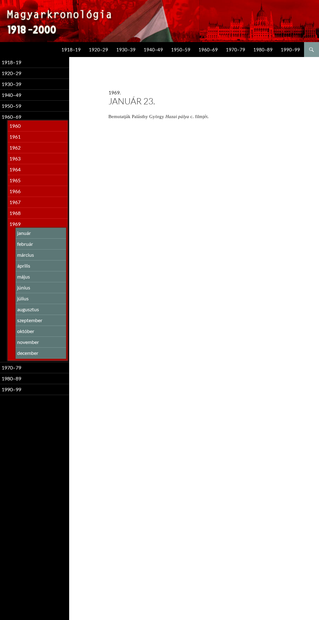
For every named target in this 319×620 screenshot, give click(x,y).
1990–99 (290, 49)
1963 (15, 158)
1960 (15, 126)
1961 (15, 137)
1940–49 (153, 49)
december (27, 353)
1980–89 (263, 49)
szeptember (29, 320)
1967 (15, 202)
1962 (15, 147)
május (23, 276)
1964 (15, 169)
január (24, 233)
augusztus (28, 309)
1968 (15, 213)
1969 (15, 224)
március (25, 255)
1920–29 (98, 49)
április (23, 266)
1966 (15, 191)
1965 (15, 180)
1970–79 (235, 49)
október (25, 331)
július (23, 298)
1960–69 (208, 49)
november (28, 342)
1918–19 (71, 49)
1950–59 (180, 49)
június (23, 287)
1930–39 (126, 49)
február (25, 244)
